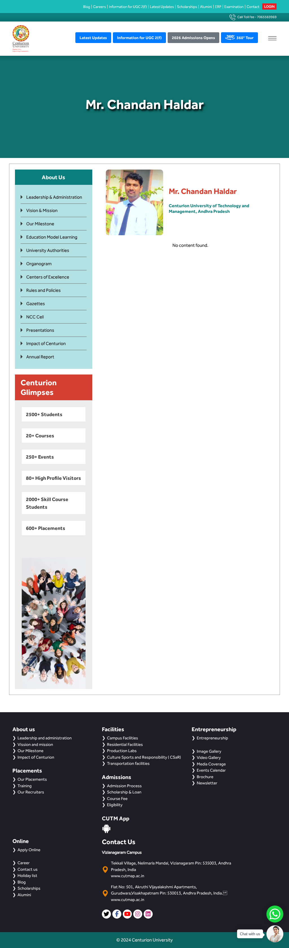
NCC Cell (35, 317)
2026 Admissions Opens (193, 37)
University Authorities (47, 250)
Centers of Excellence (47, 277)
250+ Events (40, 457)
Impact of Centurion (46, 343)
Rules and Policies (43, 290)
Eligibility (114, 804)
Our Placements (32, 779)
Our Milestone (40, 223)
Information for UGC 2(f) (128, 7)
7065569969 (267, 17)
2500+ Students (44, 414)
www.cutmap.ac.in (127, 875)
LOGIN (269, 6)
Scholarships (187, 7)
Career (23, 862)
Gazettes (35, 303)
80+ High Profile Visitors (53, 478)
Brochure (205, 776)
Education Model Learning (51, 237)
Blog (86, 7)
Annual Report (40, 356)
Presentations (40, 330)
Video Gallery (209, 757)
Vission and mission (35, 744)
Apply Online (28, 849)
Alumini (206, 7)
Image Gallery (209, 751)
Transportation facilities (128, 763)
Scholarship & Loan (124, 792)
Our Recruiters (30, 792)
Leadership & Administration (54, 197)
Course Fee (117, 798)
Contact (253, 7)
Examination (234, 7)
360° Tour (245, 37)
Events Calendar (211, 770)
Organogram (39, 263)
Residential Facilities (125, 744)
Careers (99, 7)
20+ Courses (40, 435)
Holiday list (27, 875)
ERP (218, 7)
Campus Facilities (122, 738)
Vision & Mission (42, 210)
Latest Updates (162, 7)
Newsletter (207, 783)
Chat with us (250, 934)
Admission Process (124, 785)
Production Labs (122, 750)
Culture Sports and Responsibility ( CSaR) (144, 757)
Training (24, 785)
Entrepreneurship (212, 738)
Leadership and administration (44, 738)
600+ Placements (45, 528)
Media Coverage (211, 764)
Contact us (27, 869)
